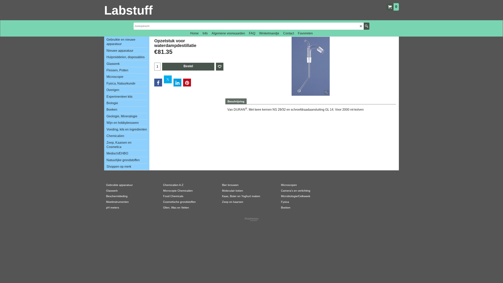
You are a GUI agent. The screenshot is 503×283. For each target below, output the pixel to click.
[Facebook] (158, 82)
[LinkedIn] (177, 82)
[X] (168, 79)
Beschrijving (236, 101)
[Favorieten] (219, 66)
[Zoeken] (366, 26)
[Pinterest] (187, 82)
